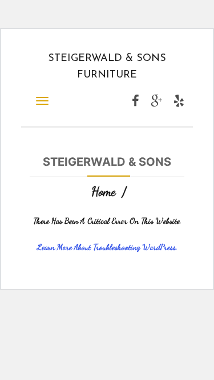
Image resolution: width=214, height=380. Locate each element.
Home (103, 191)
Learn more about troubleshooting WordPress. (107, 247)
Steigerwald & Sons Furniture (107, 67)
